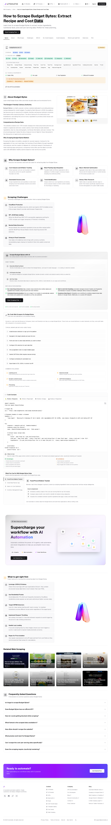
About (13, 38)
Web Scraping (7, 9)
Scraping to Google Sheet (95, 792)
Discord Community (72, 798)
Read (49, 801)
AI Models (50, 789)
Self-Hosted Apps (53, 803)
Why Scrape (20, 38)
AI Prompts (51, 792)
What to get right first (74, 38)
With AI (38, 38)
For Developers (71, 792)
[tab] (11, 398)
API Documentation (72, 789)
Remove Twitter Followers (95, 803)
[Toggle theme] (76, 820)
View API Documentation (13, 87)
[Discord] (8, 795)
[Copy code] (105, 403)
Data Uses (85, 38)
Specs (6, 38)
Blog (68, 795)
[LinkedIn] (12, 795)
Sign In (94, 4)
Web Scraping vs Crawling (95, 795)
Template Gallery (52, 806)
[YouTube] (16, 795)
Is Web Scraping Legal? (95, 800)
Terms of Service (54, 820)
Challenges (30, 38)
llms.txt (63, 820)
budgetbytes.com (15, 47)
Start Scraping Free (11, 32)
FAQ (92, 38)
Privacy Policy (45, 820)
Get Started (102, 4)
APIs (49, 795)
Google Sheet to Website (95, 798)
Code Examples (60, 38)
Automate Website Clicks (95, 789)
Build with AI (51, 798)
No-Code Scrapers (48, 38)
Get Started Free (18, 558)
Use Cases (51, 809)
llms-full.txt (70, 820)
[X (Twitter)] (4, 795)
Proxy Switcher (71, 803)
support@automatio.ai (102, 820)
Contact (69, 800)
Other (13, 9)
